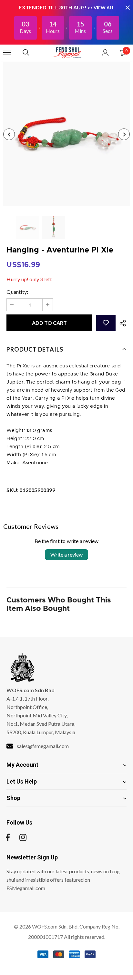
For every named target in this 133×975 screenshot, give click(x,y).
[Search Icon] (32, 52)
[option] (66, 134)
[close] (127, 7)
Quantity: (17, 292)
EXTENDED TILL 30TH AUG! (53, 7)
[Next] (124, 134)
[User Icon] (105, 52)
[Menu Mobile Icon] (7, 52)
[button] (106, 323)
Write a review (66, 554)
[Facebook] (8, 837)
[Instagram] (23, 837)
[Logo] (67, 52)
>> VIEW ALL (100, 7)
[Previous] (9, 134)
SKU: (30, 490)
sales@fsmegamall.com (43, 746)
